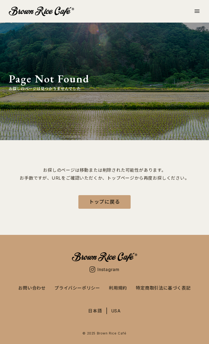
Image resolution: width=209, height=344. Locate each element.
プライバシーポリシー (77, 288)
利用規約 (118, 288)
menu (197, 11)
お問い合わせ (32, 288)
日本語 (95, 311)
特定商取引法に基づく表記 (163, 288)
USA (116, 311)
